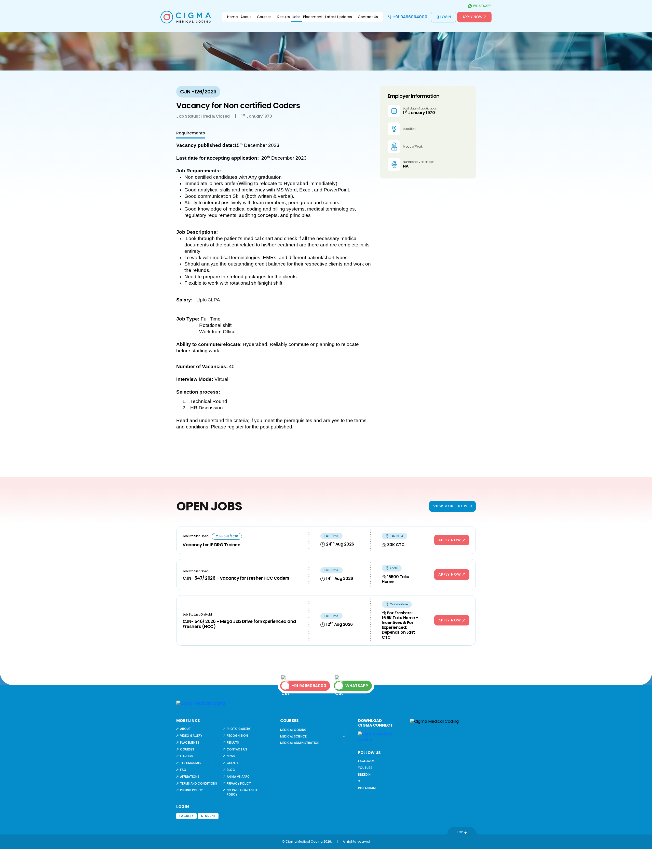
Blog (231, 770)
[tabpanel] (275, 291)
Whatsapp (482, 6)
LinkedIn (364, 774)
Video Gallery (191, 735)
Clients (233, 763)
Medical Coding (293, 730)
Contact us (237, 749)
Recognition (237, 735)
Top (460, 832)
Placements (189, 742)
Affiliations (189, 776)
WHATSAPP (356, 686)
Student (208, 816)
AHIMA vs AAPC (238, 776)
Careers (186, 756)
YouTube (365, 768)
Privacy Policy (239, 783)
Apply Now (473, 16)
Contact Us (368, 16)
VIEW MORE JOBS (450, 506)
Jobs (296, 16)
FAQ (183, 770)
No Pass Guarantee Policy (242, 792)
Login (445, 16)
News (231, 756)
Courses (264, 16)
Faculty (186, 816)
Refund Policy (191, 790)
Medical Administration (299, 743)
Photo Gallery (239, 729)
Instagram (367, 788)
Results (283, 16)
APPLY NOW (449, 539)
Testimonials (190, 763)
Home (232, 16)
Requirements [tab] (190, 133)
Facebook (366, 761)
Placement (313, 16)
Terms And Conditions (198, 783)
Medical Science (293, 736)
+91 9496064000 (410, 17)
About (245, 16)
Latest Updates (338, 16)
